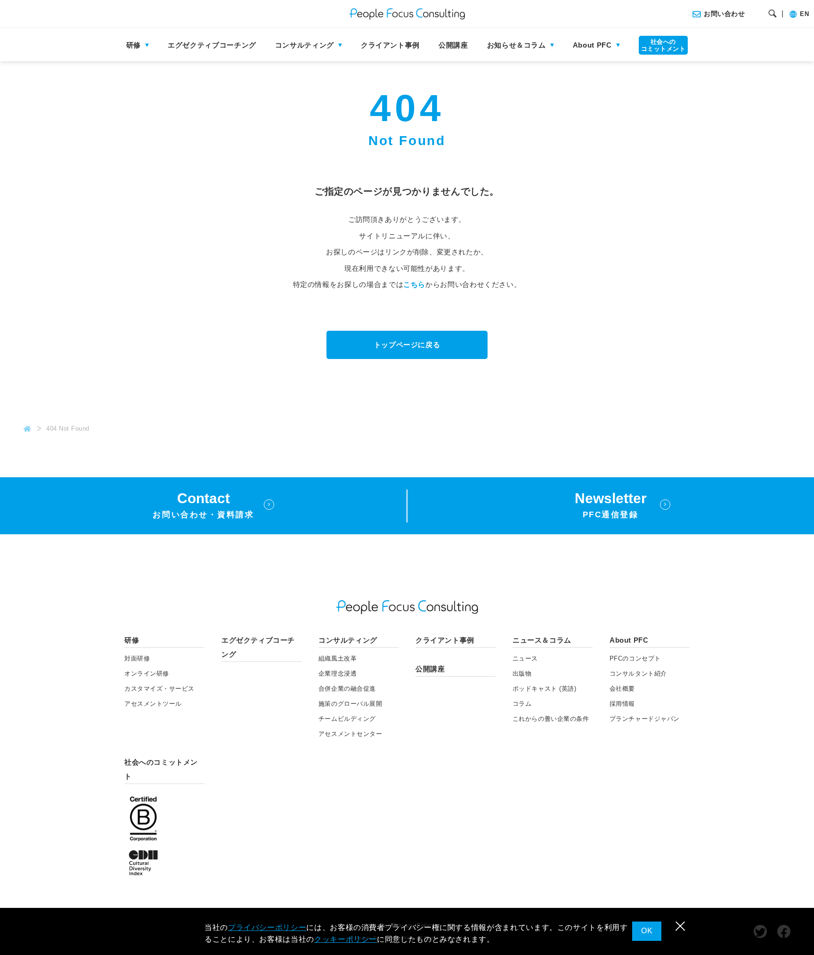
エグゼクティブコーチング (212, 45)
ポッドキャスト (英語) (544, 688)
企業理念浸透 (337, 673)
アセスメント (153, 703)
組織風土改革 (337, 658)
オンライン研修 (146, 673)
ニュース (525, 658)
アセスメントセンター (350, 733)
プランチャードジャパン (645, 718)
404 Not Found (68, 428)
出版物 (522, 673)
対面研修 (137, 658)
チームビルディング (347, 718)
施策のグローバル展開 (350, 703)
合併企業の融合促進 (347, 688)
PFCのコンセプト (635, 658)
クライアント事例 (390, 45)
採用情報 (622, 703)
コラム (522, 703)
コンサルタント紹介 (638, 673)
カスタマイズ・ (159, 688)
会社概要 (622, 688)
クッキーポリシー (345, 939)
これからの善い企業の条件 (551, 718)
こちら (414, 284)
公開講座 (453, 45)
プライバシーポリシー (267, 927)
